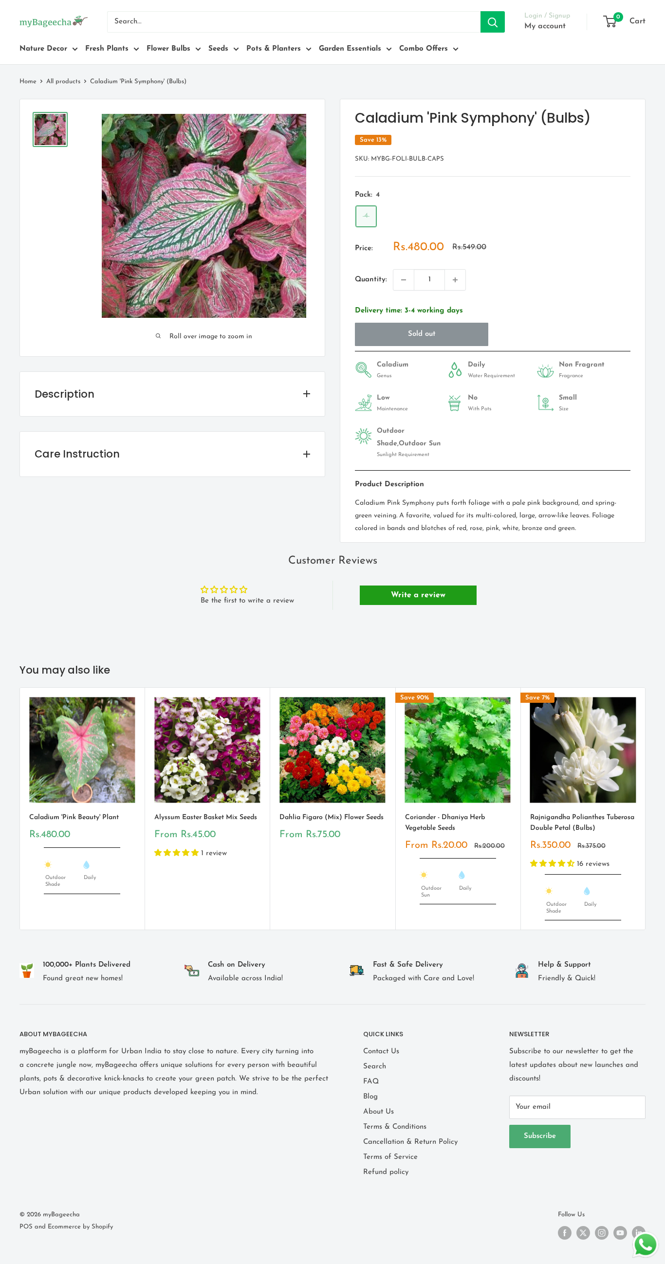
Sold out (422, 334)
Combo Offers (423, 49)
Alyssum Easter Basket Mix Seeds (205, 817)
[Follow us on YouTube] (620, 1233)
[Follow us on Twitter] (583, 1233)
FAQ (371, 1081)
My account (545, 26)
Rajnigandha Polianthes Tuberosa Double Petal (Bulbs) (582, 823)
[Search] (492, 22)
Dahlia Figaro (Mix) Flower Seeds (331, 817)
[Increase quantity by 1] (455, 280)
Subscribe (540, 1136)
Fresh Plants (107, 49)
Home (28, 81)
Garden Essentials (350, 49)
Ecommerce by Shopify (80, 1227)
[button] (177, 853)
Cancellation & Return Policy (410, 1142)
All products (63, 81)
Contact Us (381, 1051)
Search (374, 1066)
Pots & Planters (273, 49)
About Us (378, 1112)
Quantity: (371, 279)
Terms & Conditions (394, 1127)
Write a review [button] (418, 595)
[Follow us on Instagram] (602, 1233)
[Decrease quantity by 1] (403, 280)
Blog (370, 1096)
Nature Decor (43, 49)
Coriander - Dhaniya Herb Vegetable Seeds (445, 823)
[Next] (645, 808)
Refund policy (385, 1172)
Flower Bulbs (168, 49)
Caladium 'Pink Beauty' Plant (74, 817)
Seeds (218, 49)
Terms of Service (390, 1157)
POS (26, 1227)
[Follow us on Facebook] (565, 1233)
